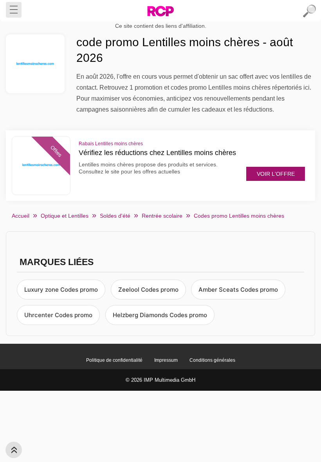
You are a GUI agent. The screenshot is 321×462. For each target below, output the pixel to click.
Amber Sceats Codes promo (238, 289)
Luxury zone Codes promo (61, 289)
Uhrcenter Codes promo (58, 315)
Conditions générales (212, 360)
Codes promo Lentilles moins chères (239, 216)
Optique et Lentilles (64, 216)
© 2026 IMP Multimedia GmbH (160, 380)
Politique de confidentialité (114, 360)
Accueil (20, 216)
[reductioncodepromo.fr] (160, 11)
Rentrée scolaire (162, 216)
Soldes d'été (115, 216)
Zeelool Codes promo (148, 289)
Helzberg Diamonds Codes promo (160, 315)
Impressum (166, 360)
